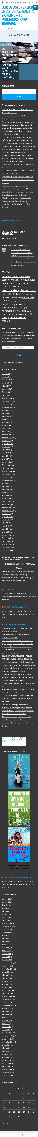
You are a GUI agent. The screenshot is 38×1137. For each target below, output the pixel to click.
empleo (6, 304)
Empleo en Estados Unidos (11, 741)
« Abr (3, 1123)
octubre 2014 (6, 550)
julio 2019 (5, 386)
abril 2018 (5, 422)
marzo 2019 (6, 389)
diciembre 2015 (7, 508)
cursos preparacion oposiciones (18, 301)
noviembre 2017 (7, 438)
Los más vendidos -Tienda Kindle (17, 877)
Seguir (19, 355)
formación (7, 310)
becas (5, 276)
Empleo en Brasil (16, 739)
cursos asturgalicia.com (19, 292)
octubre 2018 (6, 404)
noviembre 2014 (7, 547)
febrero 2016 (6, 502)
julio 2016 (5, 486)
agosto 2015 (6, 520)
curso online (22, 279)
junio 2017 (5, 453)
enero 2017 (6, 468)
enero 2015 (6, 541)
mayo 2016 (5, 492)
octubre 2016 (6, 477)
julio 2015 (5, 523)
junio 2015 (5, 526)
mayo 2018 (5, 419)
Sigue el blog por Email (11, 328)
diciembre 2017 (7, 435)
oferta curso (19, 310)
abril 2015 (5, 532)
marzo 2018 (6, 425)
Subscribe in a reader (9, 238)
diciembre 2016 (7, 471)
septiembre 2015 (7, 517)
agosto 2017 (6, 447)
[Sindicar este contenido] (2, 589)
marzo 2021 (6, 374)
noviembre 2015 (7, 511)
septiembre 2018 (7, 407)
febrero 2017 (6, 465)
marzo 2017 (6, 462)
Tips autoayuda (10, 589)
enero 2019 (6, 395)
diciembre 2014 (7, 544)
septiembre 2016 (7, 480)
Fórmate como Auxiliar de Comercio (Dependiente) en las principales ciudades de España (16, 204)
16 (14, 1107)
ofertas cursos (14, 314)
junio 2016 (5, 489)
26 (29, 1112)
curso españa (9, 279)
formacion (24, 304)
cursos (15, 286)
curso (11, 276)
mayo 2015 (5, 529)
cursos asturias (28, 294)
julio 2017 (5, 450)
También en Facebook (11, 220)
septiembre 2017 (7, 444)
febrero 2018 (6, 429)
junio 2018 (5, 416)
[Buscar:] (14, 28)
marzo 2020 (6, 377)
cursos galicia (17, 298)
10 (19, 1103)
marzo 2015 (6, 535)
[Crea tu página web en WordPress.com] (19, 2)
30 (14, 1116)
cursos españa (7, 297)
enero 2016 (6, 505)
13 (33, 1103)
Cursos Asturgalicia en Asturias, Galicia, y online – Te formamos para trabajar (18, 15)
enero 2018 (6, 432)
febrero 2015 (6, 538)
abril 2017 (5, 459)
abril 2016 (5, 495)
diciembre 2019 (7, 380)
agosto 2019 (6, 383)
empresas (16, 304)
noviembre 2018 (7, 401)
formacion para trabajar (14, 307)
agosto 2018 (6, 410)
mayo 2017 (5, 456)
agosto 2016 (6, 483)
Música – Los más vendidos (15, 607)
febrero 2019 (6, 392)
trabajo (6, 320)
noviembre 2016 (7, 474)
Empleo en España (17, 737)
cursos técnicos (29, 301)
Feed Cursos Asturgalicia (14, 624)
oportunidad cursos (17, 317)
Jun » (8, 1123)
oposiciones (30, 317)
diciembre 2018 (7, 398)
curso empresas (22, 276)
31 (19, 1116)
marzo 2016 (6, 499)
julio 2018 (5, 413)
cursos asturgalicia (14, 290)
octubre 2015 (6, 514)
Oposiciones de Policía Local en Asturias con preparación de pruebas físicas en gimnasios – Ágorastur (18, 180)
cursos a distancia (29, 287)
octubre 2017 (6, 441)
